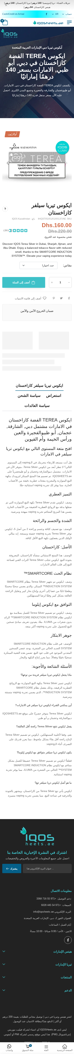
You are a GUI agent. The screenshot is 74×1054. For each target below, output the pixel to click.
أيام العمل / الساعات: (59, 924)
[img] (18, 230)
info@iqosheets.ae (43, 911)
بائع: (33, 218)
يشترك (13, 868)
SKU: (69, 218)
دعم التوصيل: (64, 898)
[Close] (6, 5)
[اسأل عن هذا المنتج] (5, 209)
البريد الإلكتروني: (62, 911)
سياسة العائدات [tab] (37, 405)
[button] (8, 163)
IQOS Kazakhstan (21, 218)
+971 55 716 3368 (46, 898)
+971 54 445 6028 (51, 905)
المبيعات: (66, 905)
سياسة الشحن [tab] (29, 395)
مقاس (67, 265)
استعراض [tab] (53, 395)
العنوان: (67, 918)
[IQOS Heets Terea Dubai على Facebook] (46, 14)
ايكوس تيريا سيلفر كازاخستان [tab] (39, 385)
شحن (69, 236)
